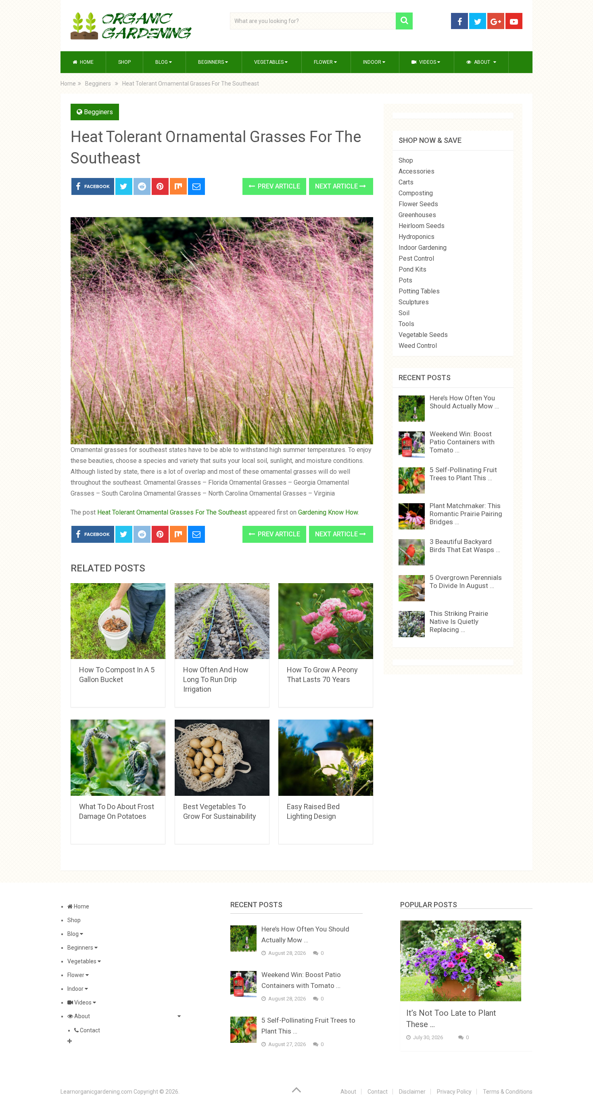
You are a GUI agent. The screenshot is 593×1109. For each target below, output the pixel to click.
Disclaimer (412, 1091)
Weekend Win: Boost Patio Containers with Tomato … (462, 442)
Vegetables (269, 62)
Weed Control (418, 345)
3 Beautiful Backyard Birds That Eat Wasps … (465, 546)
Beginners (211, 62)
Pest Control (416, 258)
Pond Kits (412, 269)
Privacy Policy (454, 1091)
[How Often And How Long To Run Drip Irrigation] (222, 621)
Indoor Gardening (423, 247)
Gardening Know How (328, 512)
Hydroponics (416, 237)
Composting (416, 193)
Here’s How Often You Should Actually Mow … (464, 402)
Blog (162, 62)
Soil (404, 313)
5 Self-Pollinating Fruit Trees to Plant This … (463, 474)
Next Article (337, 186)
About (481, 62)
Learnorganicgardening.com (96, 1091)
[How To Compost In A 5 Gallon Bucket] (118, 621)
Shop (124, 62)
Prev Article (278, 186)
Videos (427, 62)
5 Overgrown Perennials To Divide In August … (466, 581)
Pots (405, 280)
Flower (324, 62)
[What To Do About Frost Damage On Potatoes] (118, 758)
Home (86, 62)
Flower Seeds (418, 204)
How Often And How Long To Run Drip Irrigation (215, 679)
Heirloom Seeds (422, 226)
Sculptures (414, 302)
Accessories (416, 171)
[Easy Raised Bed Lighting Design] (325, 758)
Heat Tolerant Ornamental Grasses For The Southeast (172, 512)
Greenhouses (417, 215)
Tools (406, 324)
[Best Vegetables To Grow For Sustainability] (222, 758)
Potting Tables (419, 291)
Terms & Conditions (507, 1091)
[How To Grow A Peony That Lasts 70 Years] (325, 621)
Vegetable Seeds (423, 335)
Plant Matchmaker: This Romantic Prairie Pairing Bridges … (466, 514)
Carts (406, 182)
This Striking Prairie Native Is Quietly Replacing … (459, 621)
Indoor (372, 62)
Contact (89, 1030)
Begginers (98, 112)
